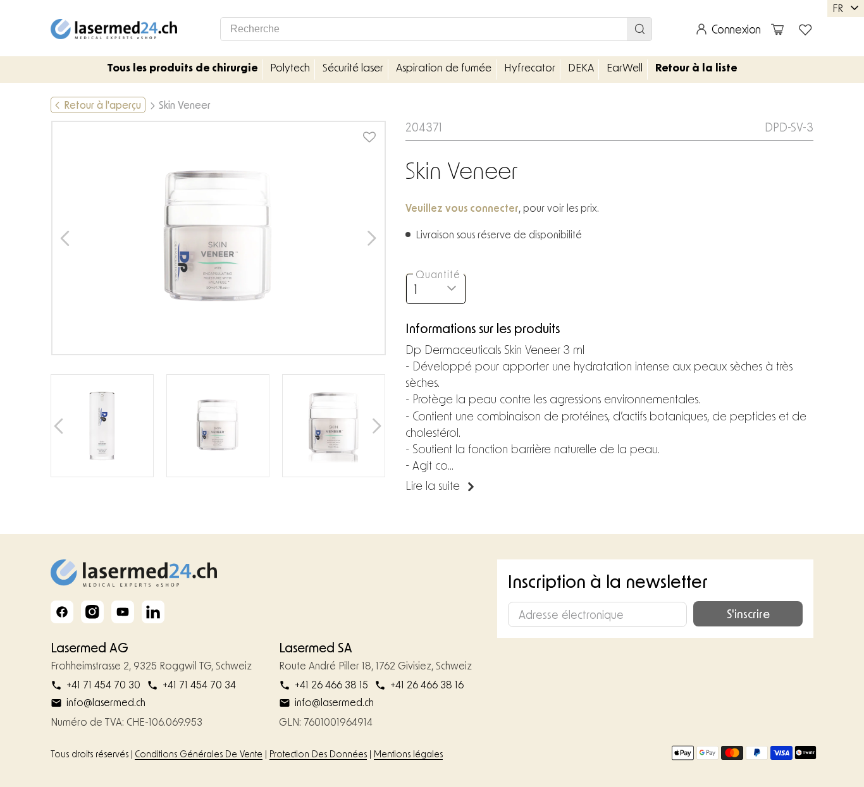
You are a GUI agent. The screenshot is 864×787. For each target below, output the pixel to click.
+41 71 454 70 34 (199, 685)
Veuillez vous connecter (462, 208)
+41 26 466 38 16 (427, 685)
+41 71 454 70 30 (103, 685)
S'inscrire (748, 614)
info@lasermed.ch (105, 702)
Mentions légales (408, 753)
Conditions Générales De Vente (198, 753)
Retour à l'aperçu (102, 105)
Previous (65, 238)
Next (372, 238)
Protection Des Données (318, 753)
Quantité (438, 274)
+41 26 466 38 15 (331, 685)
